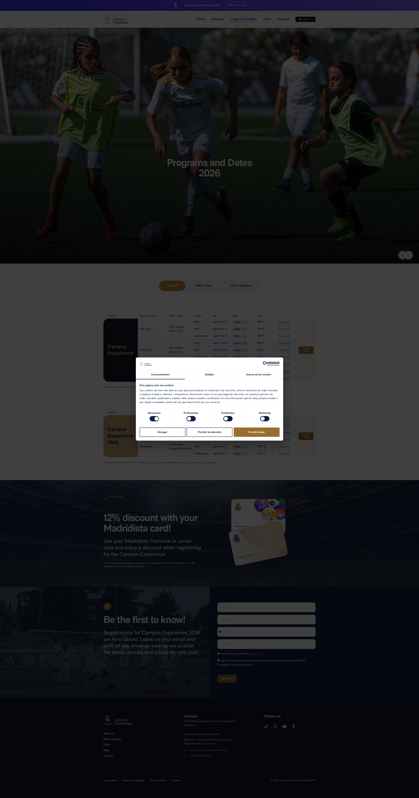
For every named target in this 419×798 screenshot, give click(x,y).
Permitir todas (256, 432)
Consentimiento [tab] (160, 374)
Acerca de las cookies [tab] (258, 374)
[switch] (191, 418)
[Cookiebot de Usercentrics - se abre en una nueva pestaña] (265, 363)
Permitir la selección (209, 432)
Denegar (162, 432)
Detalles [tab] (209, 374)
